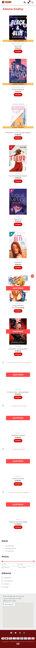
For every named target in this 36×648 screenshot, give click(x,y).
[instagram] (20, 633)
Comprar (18, 311)
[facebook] (11, 633)
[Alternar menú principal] (32, 3)
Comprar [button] (18, 51)
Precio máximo (22, 567)
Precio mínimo (5, 567)
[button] (25, 2)
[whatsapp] (24, 633)
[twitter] (15, 633)
